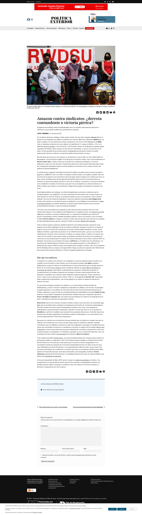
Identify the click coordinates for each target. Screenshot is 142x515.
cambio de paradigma (82, 360)
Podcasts (75, 28)
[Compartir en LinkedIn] (107, 112)
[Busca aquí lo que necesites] (113, 28)
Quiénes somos (31, 1)
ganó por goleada (49, 146)
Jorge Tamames (43, 133)
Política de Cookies (37, 512)
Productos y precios (54, 483)
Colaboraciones (74, 479)
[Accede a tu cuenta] (111, 28)
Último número (101, 17)
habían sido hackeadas (88, 221)
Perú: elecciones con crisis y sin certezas (53, 407)
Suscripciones (52, 481)
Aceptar (112, 509)
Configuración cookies (74, 508)
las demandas (61, 334)
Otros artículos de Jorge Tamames (53, 389)
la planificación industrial (52, 356)
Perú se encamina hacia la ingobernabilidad (88, 407)
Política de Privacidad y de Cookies (95, 498)
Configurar (131, 509)
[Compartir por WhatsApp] (104, 112)
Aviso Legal (80, 498)
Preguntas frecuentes (55, 484)
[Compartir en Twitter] (101, 112)
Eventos (81, 28)
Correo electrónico (68, 448)
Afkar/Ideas (94, 483)
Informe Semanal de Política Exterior (102, 481)
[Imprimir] (114, 112)
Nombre (43, 448)
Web (84, 448)
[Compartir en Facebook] (97, 112)
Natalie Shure (58, 338)
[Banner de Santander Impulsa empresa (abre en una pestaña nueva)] (71, 7)
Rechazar (121, 509)
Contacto (38, 1)
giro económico (56, 268)
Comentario (45, 426)
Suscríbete (90, 28)
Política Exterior (96, 479)
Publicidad (73, 481)
